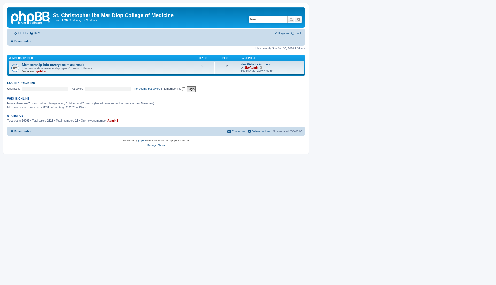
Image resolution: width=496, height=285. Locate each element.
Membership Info (21, 58)
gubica (41, 71)
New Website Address (255, 64)
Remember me (172, 88)
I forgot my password (147, 88)
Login (12, 82)
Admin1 (112, 120)
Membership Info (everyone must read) (53, 65)
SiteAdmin (251, 67)
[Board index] (31, 17)
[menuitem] (35, 33)
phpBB (142, 140)
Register (28, 82)
